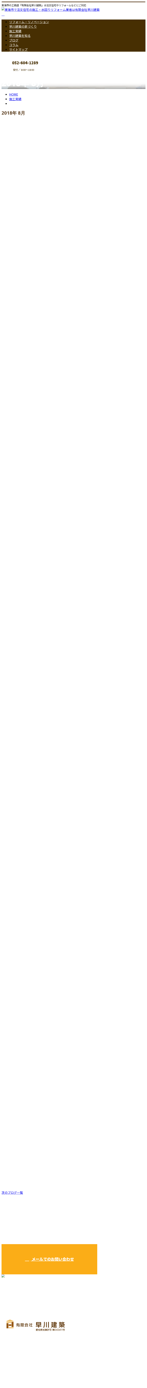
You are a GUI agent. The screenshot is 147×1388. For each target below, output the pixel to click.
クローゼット (12, 213)
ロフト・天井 (26, 435)
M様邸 (7, 1069)
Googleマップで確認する (20, 1352)
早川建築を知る (20, 35)
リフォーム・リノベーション (29, 22)
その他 (21, 221)
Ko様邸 (7, 962)
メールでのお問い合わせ (52, 1259)
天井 (5, 534)
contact (15, 73)
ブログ (13, 40)
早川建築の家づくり (23, 26)
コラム (13, 44)
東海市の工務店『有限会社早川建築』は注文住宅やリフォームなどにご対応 (54, 1375)
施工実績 (15, 31)
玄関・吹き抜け (41, 863)
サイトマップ (18, 49)
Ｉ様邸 (7, 855)
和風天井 (9, 427)
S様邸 (6, 1176)
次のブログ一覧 (12, 1192)
